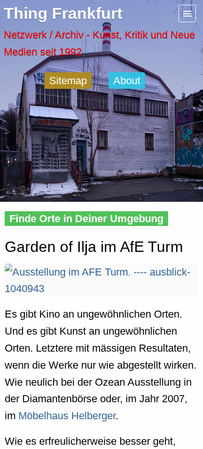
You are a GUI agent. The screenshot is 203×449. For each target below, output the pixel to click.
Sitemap (68, 80)
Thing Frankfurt (63, 13)
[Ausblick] (101, 288)
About (126, 80)
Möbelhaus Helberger (67, 416)
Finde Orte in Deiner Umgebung (86, 218)
